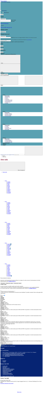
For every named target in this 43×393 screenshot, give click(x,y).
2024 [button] (6, 222)
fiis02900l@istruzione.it (14, 354)
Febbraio (8, 182)
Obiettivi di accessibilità (7, 371)
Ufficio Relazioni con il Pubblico (8, 369)
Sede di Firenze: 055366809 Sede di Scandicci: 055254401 (14, 353)
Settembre (9, 189)
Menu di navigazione (21, 170)
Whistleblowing (5, 372)
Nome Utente (13, 20)
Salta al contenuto (3, 0)
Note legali (5, 367)
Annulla (2, 74)
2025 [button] (6, 201)
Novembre (9, 191)
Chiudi (2, 49)
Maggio (8, 185)
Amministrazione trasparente (8, 374)
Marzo (8, 183)
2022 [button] (6, 263)
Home (4, 155)
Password (12, 21)
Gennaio (8, 181)
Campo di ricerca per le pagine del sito (7, 154)
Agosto (8, 188)
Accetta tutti (17, 283)
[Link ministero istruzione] (5, 1)
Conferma (6, 74)
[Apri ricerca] (34, 80)
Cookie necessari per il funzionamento (7, 291)
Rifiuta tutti (9, 283)
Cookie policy (5, 366)
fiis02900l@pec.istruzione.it (14, 355)
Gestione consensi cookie (7, 373)
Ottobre (8, 190)
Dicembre (9, 192)
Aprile (8, 184)
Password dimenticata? (4, 23)
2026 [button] (6, 180)
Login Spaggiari (29, 39)
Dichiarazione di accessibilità (8, 370)
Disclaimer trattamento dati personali (6, 383)
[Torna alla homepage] (21, 75)
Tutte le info (5, 172)
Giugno (8, 186)
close (2, 85)
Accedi (2, 14)
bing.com (2, 295)
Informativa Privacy (6, 368)
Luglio (8, 187)
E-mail (12, 37)
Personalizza (3, 283)
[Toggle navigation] (9, 80)
